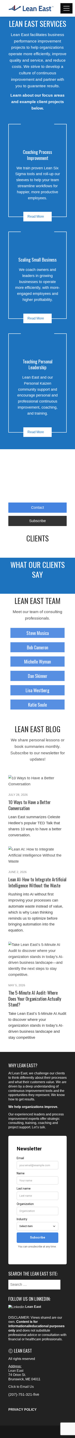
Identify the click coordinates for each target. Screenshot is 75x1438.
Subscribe (37, 521)
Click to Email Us (21, 1386)
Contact (37, 507)
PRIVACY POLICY (22, 1409)
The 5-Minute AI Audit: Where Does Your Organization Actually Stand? (34, 998)
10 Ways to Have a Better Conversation (29, 805)
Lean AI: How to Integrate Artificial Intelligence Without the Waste (37, 882)
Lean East (15, 1370)
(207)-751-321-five (23, 1394)
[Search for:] (34, 1281)
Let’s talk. (39, 1127)
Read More (36, 216)
